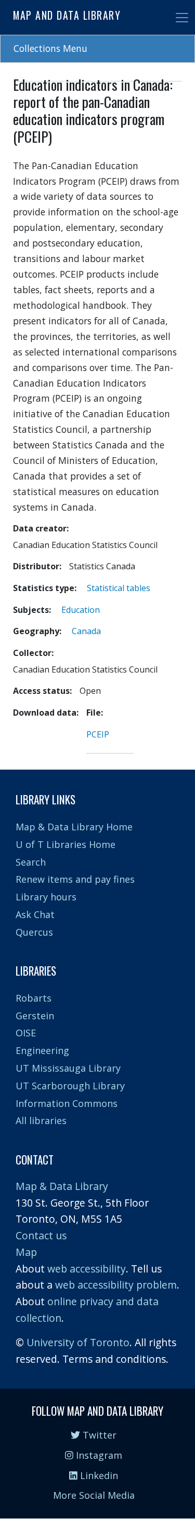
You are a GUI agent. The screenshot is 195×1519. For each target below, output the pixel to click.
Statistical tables (118, 588)
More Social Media (94, 1495)
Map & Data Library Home (74, 826)
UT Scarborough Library (70, 1085)
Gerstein (35, 1015)
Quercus (34, 932)
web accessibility (86, 1269)
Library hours (46, 897)
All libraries (41, 1120)
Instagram (97, 1455)
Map (26, 1252)
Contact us (41, 1235)
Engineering (42, 1050)
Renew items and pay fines (75, 879)
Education (80, 609)
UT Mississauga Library (68, 1068)
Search (31, 862)
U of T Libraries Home (65, 844)
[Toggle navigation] (182, 17)
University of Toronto (78, 1342)
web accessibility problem (116, 1285)
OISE (26, 1033)
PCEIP (97, 734)
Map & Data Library (62, 1186)
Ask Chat (35, 914)
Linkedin (97, 1475)
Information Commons (67, 1103)
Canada (86, 631)
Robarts (33, 998)
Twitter (98, 1435)
